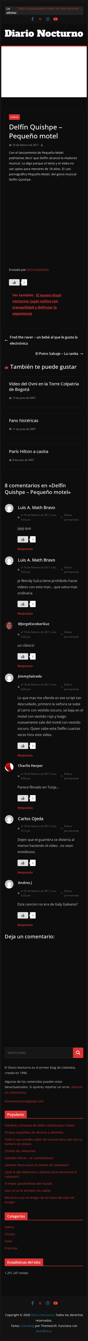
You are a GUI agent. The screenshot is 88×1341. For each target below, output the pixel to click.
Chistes (10, 1234)
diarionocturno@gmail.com (24, 1101)
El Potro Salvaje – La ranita (56, 353)
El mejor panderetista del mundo (28, 1183)
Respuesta (25, 549)
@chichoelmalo (38, 270)
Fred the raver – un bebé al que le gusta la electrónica (44, 340)
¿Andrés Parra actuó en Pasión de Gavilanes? (37, 1165)
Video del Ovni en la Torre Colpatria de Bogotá (44, 386)
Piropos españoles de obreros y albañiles (34, 1132)
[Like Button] (14, 282)
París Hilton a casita (28, 451)
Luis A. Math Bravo (36, 507)
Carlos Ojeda (30, 818)
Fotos (8, 1241)
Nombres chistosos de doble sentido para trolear (40, 1125)
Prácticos (11, 1248)
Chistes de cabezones (20, 1151)
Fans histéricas (23, 420)
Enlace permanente (71, 517)
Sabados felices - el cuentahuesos (29, 1158)
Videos (14, 117)
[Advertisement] (44, 72)
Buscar (78, 1052)
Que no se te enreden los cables (28, 1191)
